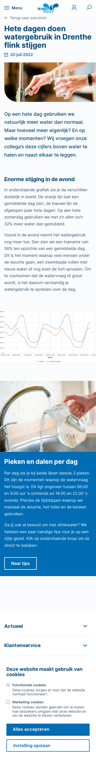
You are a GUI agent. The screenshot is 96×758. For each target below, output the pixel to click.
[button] (48, 626)
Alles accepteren (31, 729)
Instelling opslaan (31, 745)
